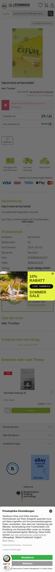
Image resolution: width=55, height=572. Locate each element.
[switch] (6, 567)
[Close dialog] (52, 273)
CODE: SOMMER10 (41, 286)
